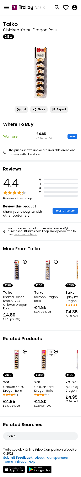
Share (41, 109)
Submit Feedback (18, 457)
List (24, 109)
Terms (8, 461)
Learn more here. (25, 234)
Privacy (20, 461)
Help (32, 461)
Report (61, 109)
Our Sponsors (57, 457)
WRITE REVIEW (65, 211)
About (40, 457)
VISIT (72, 136)
